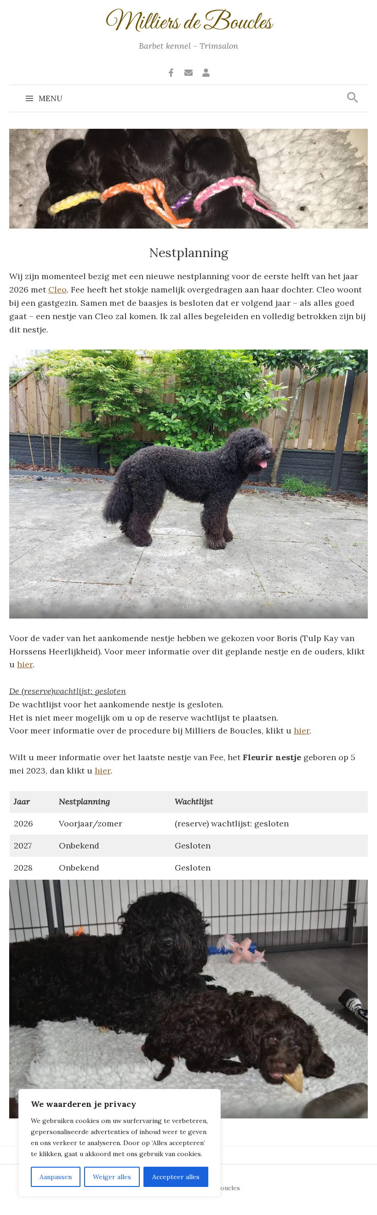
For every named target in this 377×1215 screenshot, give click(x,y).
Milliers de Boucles (189, 23)
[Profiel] (206, 73)
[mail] (188, 73)
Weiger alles (112, 1177)
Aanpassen (56, 1177)
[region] (119, 1143)
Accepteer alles (176, 1177)
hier (25, 664)
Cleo (57, 289)
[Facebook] (171, 73)
